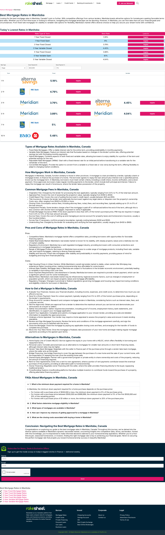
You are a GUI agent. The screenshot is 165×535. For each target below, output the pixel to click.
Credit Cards (69, 3)
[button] (82, 384)
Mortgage (49, 3)
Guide (99, 3)
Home (2, 10)
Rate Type (3, 65)
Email (3, 463)
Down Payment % (60, 65)
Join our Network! (127, 3)
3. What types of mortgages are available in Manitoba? (52, 408)
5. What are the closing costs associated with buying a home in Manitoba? (60, 417)
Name (3, 456)
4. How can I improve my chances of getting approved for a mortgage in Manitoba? (64, 413)
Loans (59, 3)
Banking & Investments (85, 3)
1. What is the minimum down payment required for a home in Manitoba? (60, 384)
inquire (145, 37)
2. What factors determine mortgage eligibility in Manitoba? (54, 403)
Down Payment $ (32, 65)
